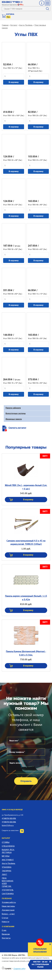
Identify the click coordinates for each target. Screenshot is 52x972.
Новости (5, 922)
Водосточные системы (16, 413)
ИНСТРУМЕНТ (8, 860)
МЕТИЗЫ (5, 856)
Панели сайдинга (13, 408)
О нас (4, 930)
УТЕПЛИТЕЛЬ (7, 890)
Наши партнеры (8, 906)
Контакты (6, 938)
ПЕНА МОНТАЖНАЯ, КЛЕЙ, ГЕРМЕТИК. (7, 882)
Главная (5, 25)
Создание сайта (19, 968)
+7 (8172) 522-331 (9, 818)
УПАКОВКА (6, 867)
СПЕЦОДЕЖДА (8, 846)
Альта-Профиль (26, 25)
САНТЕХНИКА (8, 894)
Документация (8, 910)
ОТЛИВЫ (5, 842)
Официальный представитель (9, 5)
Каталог (13, 25)
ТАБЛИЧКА (6, 871)
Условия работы (9, 902)
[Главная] (12, 2)
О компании (8, 926)
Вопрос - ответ (8, 914)
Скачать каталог (17, 427)
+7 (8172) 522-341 (9, 822)
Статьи (5, 918)
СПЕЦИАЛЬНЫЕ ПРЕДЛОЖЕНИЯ (40, 950)
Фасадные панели (14, 419)
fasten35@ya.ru (8, 825)
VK (22, 831)
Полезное (7, 898)
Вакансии (6, 934)
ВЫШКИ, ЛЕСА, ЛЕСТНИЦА (8, 851)
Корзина (10, 14)
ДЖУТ (4, 874)
